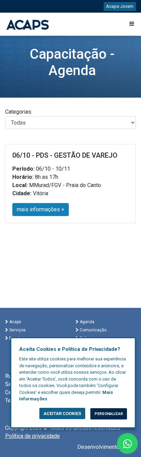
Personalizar (108, 414)
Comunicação (92, 330)
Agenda (86, 321)
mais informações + (40, 209)
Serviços (17, 330)
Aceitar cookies (62, 413)
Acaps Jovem (119, 6)
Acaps (14, 321)
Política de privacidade (32, 436)
